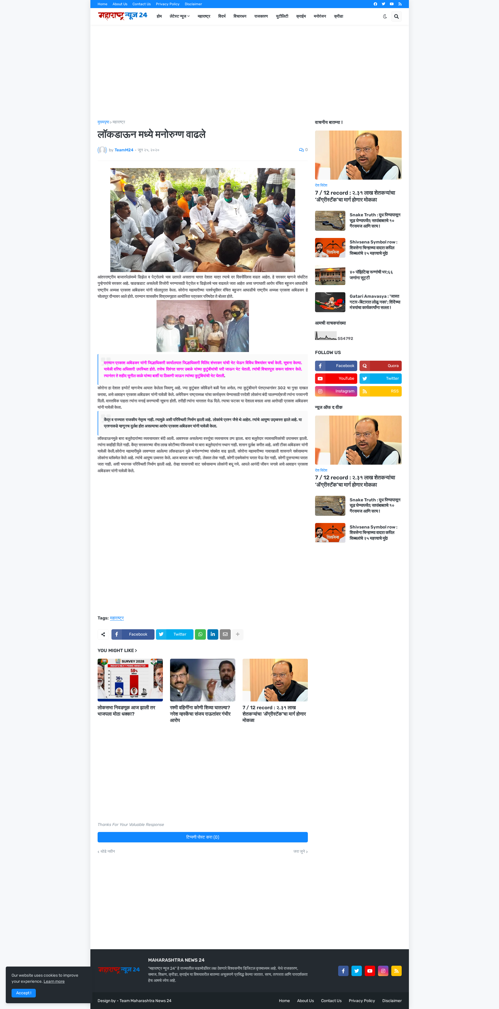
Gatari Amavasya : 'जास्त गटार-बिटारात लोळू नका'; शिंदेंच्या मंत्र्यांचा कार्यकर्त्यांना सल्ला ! (375, 302)
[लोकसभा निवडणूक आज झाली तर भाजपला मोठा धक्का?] (130, 680)
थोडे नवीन (107, 852)
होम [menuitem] (159, 16)
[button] (385, 16)
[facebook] (375, 4)
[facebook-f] (343, 971)
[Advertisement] (250, 72)
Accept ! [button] (23, 993)
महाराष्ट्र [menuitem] (204, 16)
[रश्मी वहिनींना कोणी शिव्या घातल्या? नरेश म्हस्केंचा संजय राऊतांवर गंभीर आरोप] (202, 680)
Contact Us (142, 4)
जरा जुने (299, 852)
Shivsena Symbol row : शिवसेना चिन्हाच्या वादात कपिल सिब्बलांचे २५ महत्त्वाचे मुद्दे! (373, 247)
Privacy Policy (168, 4)
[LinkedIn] (212, 634)
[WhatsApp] (200, 634)
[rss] (400, 4)
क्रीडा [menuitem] (338, 16)
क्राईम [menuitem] (301, 16)
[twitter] (383, 4)
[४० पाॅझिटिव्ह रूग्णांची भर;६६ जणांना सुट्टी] (330, 275)
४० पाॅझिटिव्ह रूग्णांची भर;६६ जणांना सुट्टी (371, 274)
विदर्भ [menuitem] (222, 16)
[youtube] (392, 4)
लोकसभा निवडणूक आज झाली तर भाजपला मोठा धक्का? (126, 711)
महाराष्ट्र (119, 122)
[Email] (225, 634)
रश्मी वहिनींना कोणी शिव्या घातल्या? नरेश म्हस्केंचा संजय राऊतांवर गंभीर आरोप (200, 714)
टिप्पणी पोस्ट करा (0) (202, 837)
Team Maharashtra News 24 (146, 1000)
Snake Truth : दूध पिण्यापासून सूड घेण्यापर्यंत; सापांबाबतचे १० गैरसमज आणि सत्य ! (375, 220)
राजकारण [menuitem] (261, 16)
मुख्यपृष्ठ (103, 122)
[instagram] (383, 971)
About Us (120, 4)
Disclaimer (193, 4)
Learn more (54, 981)
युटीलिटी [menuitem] (282, 16)
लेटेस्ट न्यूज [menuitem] (178, 16)
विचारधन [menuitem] (240, 16)
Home (102, 4)
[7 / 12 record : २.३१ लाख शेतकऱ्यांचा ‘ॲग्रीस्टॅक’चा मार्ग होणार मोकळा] (275, 680)
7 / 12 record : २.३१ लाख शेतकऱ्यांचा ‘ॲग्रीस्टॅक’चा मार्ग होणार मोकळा (274, 714)
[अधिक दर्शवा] (237, 634)
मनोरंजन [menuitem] (320, 16)
